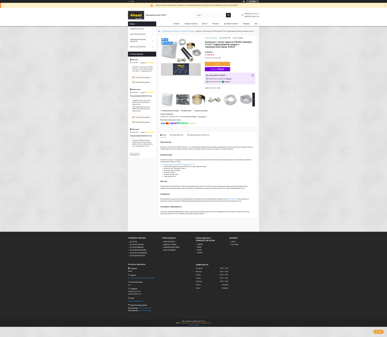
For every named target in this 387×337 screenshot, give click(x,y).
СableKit (200, 244)
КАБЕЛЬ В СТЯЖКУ (170, 244)
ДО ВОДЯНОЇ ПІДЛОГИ (137, 255)
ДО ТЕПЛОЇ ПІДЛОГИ (137, 244)
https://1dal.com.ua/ (145, 308)
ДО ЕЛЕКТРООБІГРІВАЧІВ (138, 253)
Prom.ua (203, 321)
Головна (176, 24)
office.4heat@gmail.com (136, 301)
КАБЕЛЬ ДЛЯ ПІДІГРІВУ (138, 47)
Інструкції (246, 24)
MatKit (199, 247)
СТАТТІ (233, 242)
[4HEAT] (136, 15)
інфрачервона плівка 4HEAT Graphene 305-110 (179, 164)
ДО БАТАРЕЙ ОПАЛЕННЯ (138, 250)
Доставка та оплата (231, 24)
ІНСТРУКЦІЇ (235, 244)
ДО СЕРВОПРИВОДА (137, 247)
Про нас (204, 24)
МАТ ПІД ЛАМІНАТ (170, 250)
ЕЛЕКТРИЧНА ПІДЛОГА (137, 34)
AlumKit (199, 252)
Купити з (214, 69)
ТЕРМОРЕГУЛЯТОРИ (137, 29)
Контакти (215, 24)
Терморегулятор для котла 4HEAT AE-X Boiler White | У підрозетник (141, 102)
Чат (380, 332)
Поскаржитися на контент (187, 323)
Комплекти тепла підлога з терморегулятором (178, 31)
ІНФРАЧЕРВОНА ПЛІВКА (171, 247)
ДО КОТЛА (133, 242)
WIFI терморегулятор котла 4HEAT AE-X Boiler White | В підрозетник (141, 109)
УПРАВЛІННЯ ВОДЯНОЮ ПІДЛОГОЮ (138, 40)
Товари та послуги (190, 24)
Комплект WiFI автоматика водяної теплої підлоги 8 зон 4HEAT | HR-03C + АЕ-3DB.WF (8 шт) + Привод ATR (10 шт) (142, 143)
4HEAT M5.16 (232, 199)
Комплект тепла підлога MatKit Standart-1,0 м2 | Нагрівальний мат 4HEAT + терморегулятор (142, 69)
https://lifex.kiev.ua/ (145, 310)
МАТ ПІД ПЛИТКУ (169, 242)
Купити (217, 64)
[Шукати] (228, 15)
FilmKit (199, 250)
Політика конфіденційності (203, 323)
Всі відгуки (134, 154)
